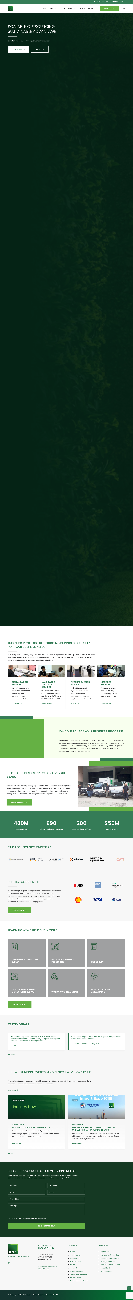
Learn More (17, 1182)
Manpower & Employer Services (48, 1163)
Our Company (67, 8)
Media (90, 8)
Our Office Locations (101, 2)
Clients (81, 8)
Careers (115, 2)
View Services (18, 49)
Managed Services (106, 1162)
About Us (40, 49)
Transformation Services (80, 1162)
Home (43, 8)
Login (122, 2)
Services (53, 8)
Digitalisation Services (20, 1162)
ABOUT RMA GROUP (19, 1281)
